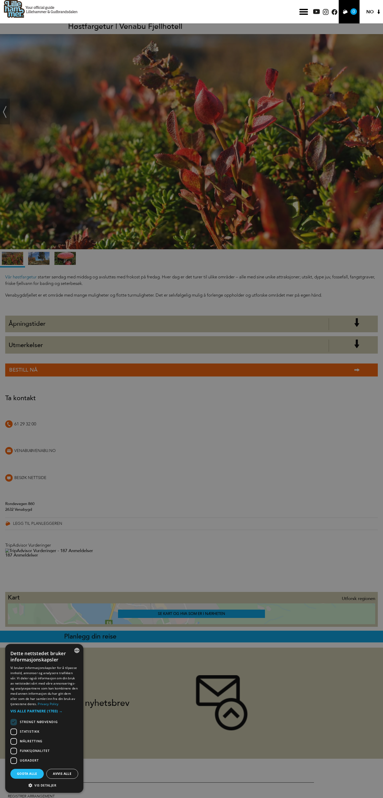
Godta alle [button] (27, 773)
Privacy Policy (48, 704)
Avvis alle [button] (62, 773)
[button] (44, 711)
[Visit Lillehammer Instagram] (326, 13)
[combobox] (76, 650)
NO (370, 12)
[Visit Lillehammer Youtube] (316, 12)
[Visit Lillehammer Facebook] (334, 13)
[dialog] (44, 718)
